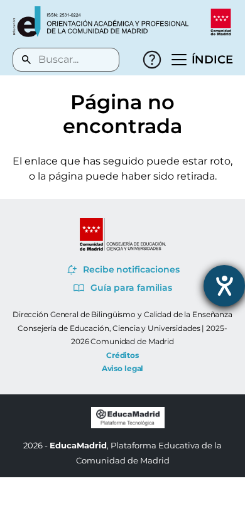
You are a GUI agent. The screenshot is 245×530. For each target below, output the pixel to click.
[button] (202, 59)
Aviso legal (123, 368)
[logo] (100, 22)
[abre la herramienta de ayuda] (224, 285)
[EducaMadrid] (128, 425)
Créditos (122, 355)
